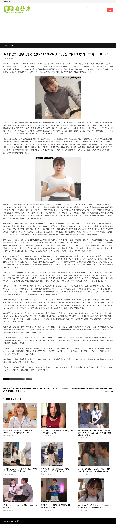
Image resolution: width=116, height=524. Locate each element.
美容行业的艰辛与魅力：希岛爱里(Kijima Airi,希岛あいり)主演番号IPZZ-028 (19, 431)
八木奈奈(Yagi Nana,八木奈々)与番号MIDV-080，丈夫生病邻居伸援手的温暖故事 (94, 470)
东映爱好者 (18, 521)
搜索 (86, 7)
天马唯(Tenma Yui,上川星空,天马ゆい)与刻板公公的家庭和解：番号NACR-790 (20, 470)
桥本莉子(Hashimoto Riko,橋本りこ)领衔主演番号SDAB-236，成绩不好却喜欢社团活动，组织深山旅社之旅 (95, 432)
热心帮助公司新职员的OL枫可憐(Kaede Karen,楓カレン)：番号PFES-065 (56, 470)
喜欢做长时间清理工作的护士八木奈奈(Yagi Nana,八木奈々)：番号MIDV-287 (95, 506)
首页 (6, 45)
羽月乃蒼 (29, 379)
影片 (12, 45)
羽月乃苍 (22, 379)
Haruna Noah (14, 379)
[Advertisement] (58, 29)
